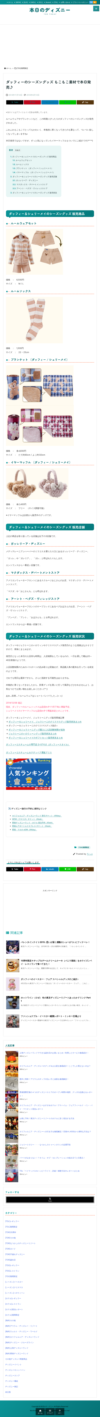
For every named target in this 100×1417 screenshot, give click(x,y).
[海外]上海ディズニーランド (16, 1348)
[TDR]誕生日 (10, 1260)
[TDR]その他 (10, 1238)
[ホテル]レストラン (13, 1304)
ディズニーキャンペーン (15, 1370)
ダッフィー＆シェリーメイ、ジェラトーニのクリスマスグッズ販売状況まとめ (45, 721)
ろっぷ (90, 854)
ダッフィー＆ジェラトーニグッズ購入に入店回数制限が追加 (37, 729)
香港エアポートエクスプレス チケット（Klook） (32, 826)
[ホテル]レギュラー (13, 1298)
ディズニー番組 (11, 1381)
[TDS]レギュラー (12, 1265)
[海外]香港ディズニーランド (16, 1353)
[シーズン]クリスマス (14, 1287)
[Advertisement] (50, 44)
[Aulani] (48, 2)
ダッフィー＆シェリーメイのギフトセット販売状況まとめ (36, 737)
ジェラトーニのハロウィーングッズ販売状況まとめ (33, 733)
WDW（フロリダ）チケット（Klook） (27, 819)
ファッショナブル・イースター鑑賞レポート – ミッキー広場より (51, 1016)
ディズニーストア (12, 1375)
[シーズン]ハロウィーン (15, 1293)
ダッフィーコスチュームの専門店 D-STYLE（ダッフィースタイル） (38, 744)
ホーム (10, 2)
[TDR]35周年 (10, 1232)
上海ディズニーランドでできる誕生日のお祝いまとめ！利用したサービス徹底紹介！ (54, 1053)
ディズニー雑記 (11, 1386)
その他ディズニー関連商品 (16, 1359)
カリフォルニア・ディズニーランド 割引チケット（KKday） (37, 815)
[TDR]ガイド (10, 1249)
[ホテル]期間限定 (12, 1315)
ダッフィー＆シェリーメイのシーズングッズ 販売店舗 (33, 176)
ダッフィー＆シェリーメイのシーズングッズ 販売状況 (33, 193)
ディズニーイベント (13, 1364)
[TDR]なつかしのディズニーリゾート (20, 1243)
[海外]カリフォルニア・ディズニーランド (22, 1337)
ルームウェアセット (22, 160)
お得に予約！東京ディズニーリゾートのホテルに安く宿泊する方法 (47, 1118)
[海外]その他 (10, 1320)
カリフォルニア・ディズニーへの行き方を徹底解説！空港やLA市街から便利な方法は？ (55, 1131)
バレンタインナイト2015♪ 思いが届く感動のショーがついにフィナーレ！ (55, 942)
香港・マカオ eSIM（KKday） (24, 829)
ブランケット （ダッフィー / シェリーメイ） (33, 168)
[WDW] (18, 2)
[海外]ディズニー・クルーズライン (19, 1342)
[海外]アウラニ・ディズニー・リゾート (21, 1326)
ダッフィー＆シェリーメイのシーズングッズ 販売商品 (33, 156)
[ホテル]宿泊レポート (14, 1309)
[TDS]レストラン (12, 1271)
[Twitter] (91, 2)
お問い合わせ (65, 2)
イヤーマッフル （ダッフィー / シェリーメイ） (34, 172)
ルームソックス (21, 164)
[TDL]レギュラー (12, 1221)
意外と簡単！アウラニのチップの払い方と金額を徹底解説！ (44, 1079)
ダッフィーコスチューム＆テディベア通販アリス (29, 752)
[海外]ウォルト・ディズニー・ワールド (21, 1331)
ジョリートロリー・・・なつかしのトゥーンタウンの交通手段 (45, 1144)
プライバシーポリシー (81, 2)
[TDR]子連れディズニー (15, 1254)
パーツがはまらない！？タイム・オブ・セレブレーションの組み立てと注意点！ (52, 1158)
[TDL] (56, 2)
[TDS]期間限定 (22, 68)
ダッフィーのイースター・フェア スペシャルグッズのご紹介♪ (50, 979)
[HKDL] (33, 2)
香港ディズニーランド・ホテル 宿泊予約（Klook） (33, 822)
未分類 (8, 1392)
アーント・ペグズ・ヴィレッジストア (30, 188)
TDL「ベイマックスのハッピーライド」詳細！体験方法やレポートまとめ (50, 1171)
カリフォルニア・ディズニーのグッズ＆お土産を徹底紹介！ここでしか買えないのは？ (55, 1066)
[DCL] (41, 2)
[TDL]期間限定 (11, 1227)
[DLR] (26, 2)
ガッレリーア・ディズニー (25, 180)
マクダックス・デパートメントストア (30, 184)
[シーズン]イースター (14, 1282)
